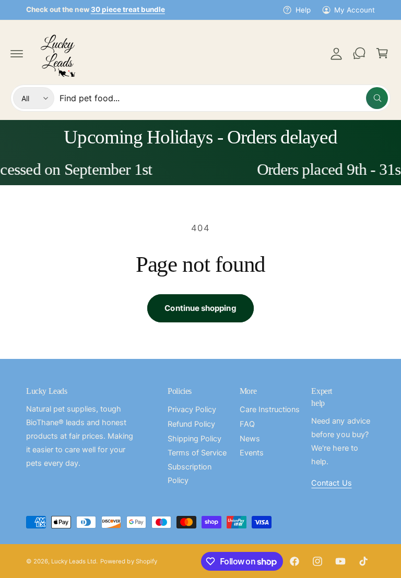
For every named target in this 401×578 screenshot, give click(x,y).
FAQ (247, 424)
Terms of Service (197, 452)
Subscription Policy (189, 473)
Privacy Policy (192, 409)
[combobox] (224, 98)
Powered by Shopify (128, 561)
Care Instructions (270, 409)
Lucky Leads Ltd (73, 561)
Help (303, 10)
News (250, 438)
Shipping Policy (194, 438)
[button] (16, 53)
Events (252, 452)
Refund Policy (191, 424)
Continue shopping (200, 308)
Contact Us (331, 483)
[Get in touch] (359, 53)
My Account (354, 10)
